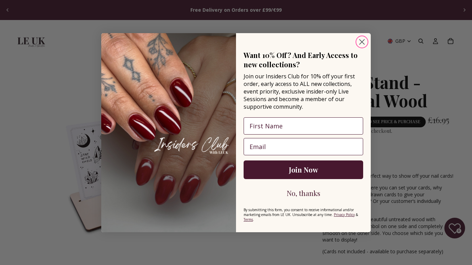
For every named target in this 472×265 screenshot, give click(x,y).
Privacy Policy (344, 214)
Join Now (303, 169)
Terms (248, 219)
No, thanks (303, 193)
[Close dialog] (362, 42)
